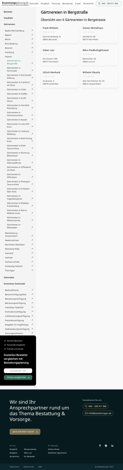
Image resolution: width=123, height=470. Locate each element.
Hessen (8, 56)
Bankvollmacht (12, 290)
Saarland (9, 253)
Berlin (7, 39)
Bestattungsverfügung (15, 298)
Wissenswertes (30, 449)
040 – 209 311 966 (110, 3)
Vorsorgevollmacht (14, 333)
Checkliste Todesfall (14, 307)
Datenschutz (29, 467)
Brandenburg (11, 43)
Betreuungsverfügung (15, 303)
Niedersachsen (12, 240)
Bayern (8, 35)
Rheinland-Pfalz (12, 249)
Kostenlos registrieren (57, 453)
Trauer (78, 3)
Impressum (14, 467)
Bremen (8, 48)
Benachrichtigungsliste (15, 294)
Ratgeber (13, 453)
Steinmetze (9, 277)
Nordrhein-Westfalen (15, 244)
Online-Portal (53, 449)
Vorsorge (56, 3)
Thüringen (10, 270)
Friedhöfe (8, 18)
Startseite (34, 3)
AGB (40, 467)
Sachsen (9, 257)
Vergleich (45, 3)
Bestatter (8, 11)
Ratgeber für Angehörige (16, 324)
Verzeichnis (88, 3)
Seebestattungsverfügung (17, 329)
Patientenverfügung (14, 320)
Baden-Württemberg (14, 30)
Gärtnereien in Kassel (17, 119)
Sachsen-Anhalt (12, 262)
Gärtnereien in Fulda (16, 89)
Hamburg (9, 52)
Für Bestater (53, 445)
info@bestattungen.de (100, 413)
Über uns (28, 453)
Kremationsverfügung (15, 311)
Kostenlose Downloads (14, 283)
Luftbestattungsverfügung (17, 316)
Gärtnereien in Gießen (17, 93)
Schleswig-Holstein (14, 266)
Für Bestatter (29, 456)
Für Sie (12, 445)
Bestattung (67, 3)
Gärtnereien (9, 24)
